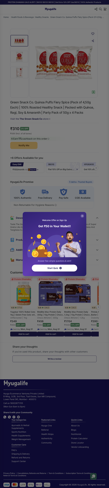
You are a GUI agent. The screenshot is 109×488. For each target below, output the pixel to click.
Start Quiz (52, 268)
